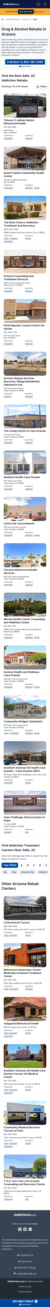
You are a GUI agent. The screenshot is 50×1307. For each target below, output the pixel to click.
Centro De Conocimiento (19, 523)
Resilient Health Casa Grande (22, 477)
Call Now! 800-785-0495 (25, 62)
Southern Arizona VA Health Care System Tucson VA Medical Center (25, 1074)
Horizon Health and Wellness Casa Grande (21, 673)
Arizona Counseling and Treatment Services (19, 278)
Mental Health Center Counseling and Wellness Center (24, 621)
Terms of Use (25, 1286)
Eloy (14, 872)
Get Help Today (23, 1301)
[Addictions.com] (3, 19)
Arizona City (27, 872)
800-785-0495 (25, 12)
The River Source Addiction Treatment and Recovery (21, 224)
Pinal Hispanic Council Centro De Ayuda (24, 327)
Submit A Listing (26, 1267)
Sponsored (40, 12)
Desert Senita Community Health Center (24, 174)
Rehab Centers (13, 19)
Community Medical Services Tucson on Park (22, 1129)
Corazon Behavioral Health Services (20, 571)
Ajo (5, 872)
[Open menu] (45, 4)
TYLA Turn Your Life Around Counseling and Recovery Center (24, 1182)
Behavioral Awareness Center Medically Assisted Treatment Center (22, 973)
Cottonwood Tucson (17, 922)
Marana (43, 872)
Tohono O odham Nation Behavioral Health (19, 122)
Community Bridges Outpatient (23, 721)
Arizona (26, 19)
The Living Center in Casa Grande (25, 430)
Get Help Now (11, 12)
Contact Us (26, 1255)
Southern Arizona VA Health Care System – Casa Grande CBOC (25, 769)
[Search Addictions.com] (38, 4)
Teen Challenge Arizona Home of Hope (24, 819)
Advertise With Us (26, 1273)
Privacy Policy (25, 1291)
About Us (26, 1261)
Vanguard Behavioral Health (21, 1023)
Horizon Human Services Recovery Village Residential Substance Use (21, 381)
